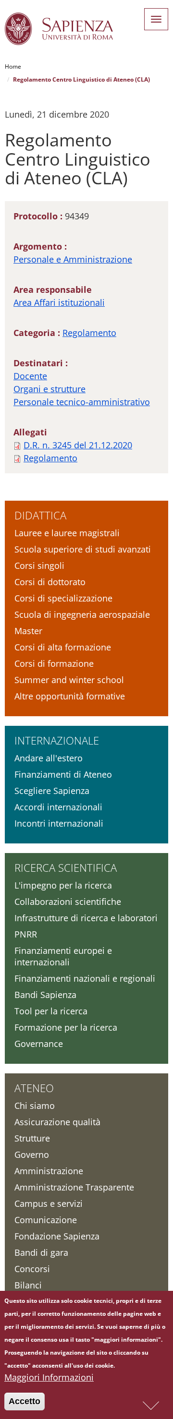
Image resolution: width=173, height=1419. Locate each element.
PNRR (25, 934)
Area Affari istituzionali (59, 302)
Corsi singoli (39, 565)
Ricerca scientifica (65, 867)
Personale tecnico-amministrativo (81, 402)
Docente (30, 376)
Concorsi (32, 1269)
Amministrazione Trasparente (74, 1187)
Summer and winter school (69, 679)
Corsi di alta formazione (62, 647)
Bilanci (28, 1285)
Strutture (32, 1138)
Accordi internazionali (58, 807)
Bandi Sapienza (45, 994)
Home (13, 66)
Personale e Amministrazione (72, 259)
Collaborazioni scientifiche (67, 901)
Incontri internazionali (58, 823)
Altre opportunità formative (69, 696)
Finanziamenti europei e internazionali (63, 956)
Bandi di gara (41, 1252)
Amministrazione (48, 1171)
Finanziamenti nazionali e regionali (84, 978)
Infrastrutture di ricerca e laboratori (86, 918)
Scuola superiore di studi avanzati (82, 549)
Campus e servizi (48, 1203)
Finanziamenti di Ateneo (63, 774)
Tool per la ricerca (50, 1011)
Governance (38, 1043)
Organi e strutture (49, 389)
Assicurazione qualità (57, 1122)
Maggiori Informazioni (49, 1377)
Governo (31, 1154)
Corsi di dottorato (50, 582)
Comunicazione (45, 1220)
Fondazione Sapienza (56, 1236)
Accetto (24, 1401)
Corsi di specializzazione (63, 598)
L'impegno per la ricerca (63, 885)
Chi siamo (34, 1105)
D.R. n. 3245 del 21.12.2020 (78, 445)
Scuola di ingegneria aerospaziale (82, 614)
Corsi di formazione (54, 663)
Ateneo (34, 1088)
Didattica (40, 515)
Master (28, 631)
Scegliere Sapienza (51, 790)
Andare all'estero (48, 758)
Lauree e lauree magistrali (67, 533)
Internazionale (56, 740)
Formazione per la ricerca (65, 1027)
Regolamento (89, 332)
